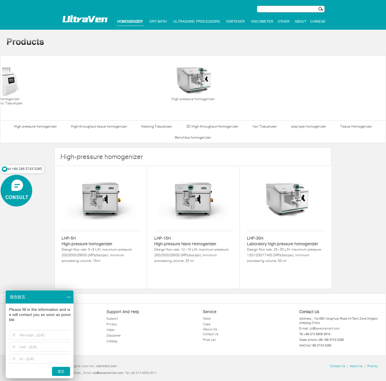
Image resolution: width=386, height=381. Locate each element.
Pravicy (372, 366)
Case (206, 324)
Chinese (318, 21)
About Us (210, 329)
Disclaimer (114, 335)
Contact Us (210, 334)
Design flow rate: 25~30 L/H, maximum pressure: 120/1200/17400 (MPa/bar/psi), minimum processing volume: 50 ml (284, 249)
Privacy (112, 324)
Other (284, 21)
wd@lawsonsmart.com (107, 373)
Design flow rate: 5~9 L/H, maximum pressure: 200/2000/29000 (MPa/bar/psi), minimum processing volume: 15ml (97, 249)
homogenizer (130, 21)
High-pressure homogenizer (193, 99)
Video (110, 330)
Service (209, 311)
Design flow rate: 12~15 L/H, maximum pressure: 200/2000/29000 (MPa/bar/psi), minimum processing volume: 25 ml (191, 249)
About (300, 21)
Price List (209, 340)
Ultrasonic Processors (196, 21)
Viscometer (262, 21)
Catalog (112, 341)
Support (112, 318)
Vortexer (235, 21)
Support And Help (123, 311)
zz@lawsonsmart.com (324, 328)
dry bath (158, 21)
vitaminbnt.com (106, 366)
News (207, 318)
